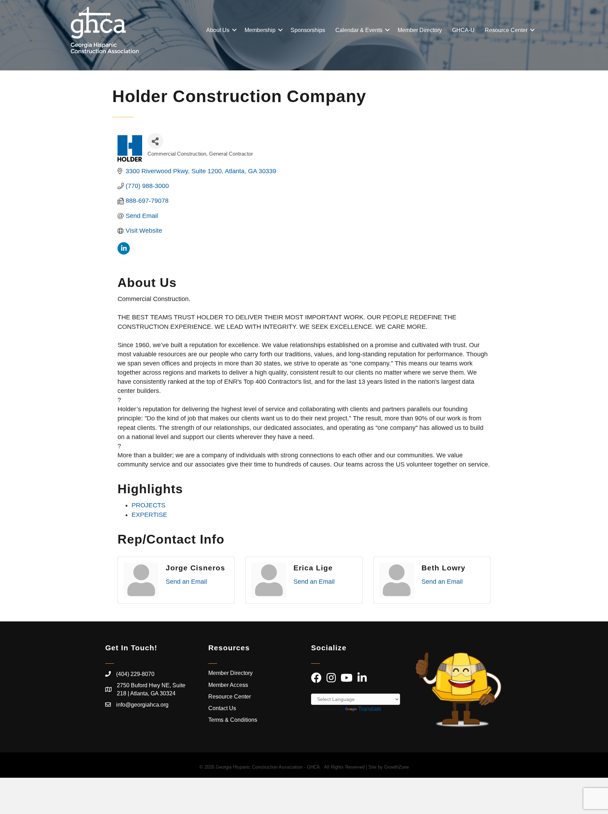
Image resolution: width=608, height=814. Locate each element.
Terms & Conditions (233, 720)
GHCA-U (463, 30)
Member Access (228, 685)
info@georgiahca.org (142, 705)
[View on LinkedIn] (124, 252)
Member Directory (420, 30)
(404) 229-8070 (135, 674)
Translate (369, 709)
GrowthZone (396, 767)
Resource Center (506, 30)
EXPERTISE (149, 514)
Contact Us (222, 708)
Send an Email (186, 581)
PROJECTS (148, 505)
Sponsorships (308, 30)
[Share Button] (155, 141)
